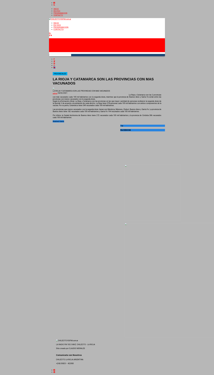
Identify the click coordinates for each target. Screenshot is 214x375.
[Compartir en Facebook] (54, 59)
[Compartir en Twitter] (54, 61)
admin (55, 93)
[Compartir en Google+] (54, 65)
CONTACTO (58, 15)
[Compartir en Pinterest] (54, 63)
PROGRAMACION (60, 13)
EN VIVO (57, 11)
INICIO (56, 9)
